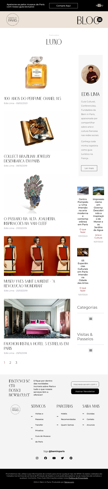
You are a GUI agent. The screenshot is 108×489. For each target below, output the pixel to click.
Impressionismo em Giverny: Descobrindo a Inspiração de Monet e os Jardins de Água (98, 214)
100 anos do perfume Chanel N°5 (32, 98)
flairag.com (69, 482)
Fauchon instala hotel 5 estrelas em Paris (36, 346)
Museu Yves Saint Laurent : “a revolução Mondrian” (29, 283)
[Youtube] (54, 458)
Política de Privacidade (78, 478)
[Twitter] (62, 458)
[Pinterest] (71, 458)
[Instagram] (37, 458)
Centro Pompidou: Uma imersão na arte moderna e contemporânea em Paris (82, 212)
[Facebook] (45, 458)
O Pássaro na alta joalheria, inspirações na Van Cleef (30, 221)
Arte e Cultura (98, 236)
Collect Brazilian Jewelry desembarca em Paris (27, 158)
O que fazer (83, 230)
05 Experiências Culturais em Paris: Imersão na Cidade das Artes (82, 271)
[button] (99, 19)
